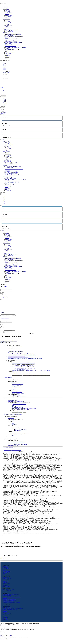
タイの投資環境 (6, 19)
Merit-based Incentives (16, 372)
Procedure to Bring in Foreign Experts (19, 412)
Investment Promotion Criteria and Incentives (14, 36)
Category (2, 329)
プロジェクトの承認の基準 (17, 384)
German (4, 64)
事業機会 (7, 26)
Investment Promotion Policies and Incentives (13, 414)
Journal (6, 54)
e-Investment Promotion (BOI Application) (20, 432)
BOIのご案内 (6, 9)
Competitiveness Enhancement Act (18, 393)
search (14, 315)
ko (4, 203)
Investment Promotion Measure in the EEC (16, 356)
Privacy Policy (3, 635)
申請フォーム (11, 418)
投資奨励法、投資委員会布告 (11, 40)
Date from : (2, 323)
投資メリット (8, 20)
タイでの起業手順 (7, 29)
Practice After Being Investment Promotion (13, 42)
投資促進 (5, 32)
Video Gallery (8, 53)
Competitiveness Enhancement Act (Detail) (20, 444)
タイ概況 (7, 24)
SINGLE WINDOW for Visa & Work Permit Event (15, 47)
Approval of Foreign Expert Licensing (19, 404)
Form (13, 420)
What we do (7, 10)
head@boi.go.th (6, 72)
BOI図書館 (7, 55)
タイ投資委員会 (8, 12)
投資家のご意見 (8, 25)
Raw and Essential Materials (17, 407)
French (4, 65)
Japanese (4, 68)
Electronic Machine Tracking (21, 429)
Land (13, 405)
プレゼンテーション (9, 52)
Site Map (2, 87)
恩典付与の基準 (15, 386)
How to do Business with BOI (11, 30)
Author (1, 331)
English (4, 63)
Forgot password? (3, 297)
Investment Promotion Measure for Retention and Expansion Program (21, 353)
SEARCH (31, 333)
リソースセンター (7, 43)
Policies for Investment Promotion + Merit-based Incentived (23, 363)
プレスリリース (8, 44)
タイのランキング (7, 578)
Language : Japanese (5, 60)
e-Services (7, 57)
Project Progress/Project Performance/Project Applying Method (24, 408)
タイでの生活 (8, 22)
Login (2, 293)
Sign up (7, 286)
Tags (1, 332)
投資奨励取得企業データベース (12, 49)
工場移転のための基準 (16, 387)
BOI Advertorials (8, 28)
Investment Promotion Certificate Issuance (16, 401)
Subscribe (6, 6)
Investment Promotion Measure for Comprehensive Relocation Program (22, 354)
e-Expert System (18, 430)
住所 (6, 17)
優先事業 (14, 389)
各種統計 (7, 48)
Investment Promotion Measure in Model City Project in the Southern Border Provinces (25, 358)
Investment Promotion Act (17, 392)
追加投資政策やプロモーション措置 (13, 34)
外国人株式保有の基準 (16, 385)
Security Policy (10, 635)
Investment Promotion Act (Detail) (18, 441)
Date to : (2, 326)
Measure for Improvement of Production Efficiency (21, 373)
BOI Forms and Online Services (11, 38)
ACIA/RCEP (8, 58)
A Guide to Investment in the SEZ (21, 369)
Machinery (14, 406)
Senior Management (9, 15)
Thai (4, 62)
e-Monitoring (14, 424)
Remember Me (6, 294)
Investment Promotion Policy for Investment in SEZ (18, 357)
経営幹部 (7, 14)
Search (2, 312)
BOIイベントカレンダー (10, 46)
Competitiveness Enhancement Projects (15, 351)
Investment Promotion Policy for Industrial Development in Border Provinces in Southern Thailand (31, 370)
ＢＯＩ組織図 (8, 16)
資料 (6, 51)
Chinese (4, 66)
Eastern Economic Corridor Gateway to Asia (24, 365)
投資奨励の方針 (15, 382)
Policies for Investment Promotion (14, 346)
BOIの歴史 (7, 11)
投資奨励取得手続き (12, 400)
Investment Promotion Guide (11, 41)
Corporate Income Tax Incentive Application (20, 409)
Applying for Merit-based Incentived (19, 396)
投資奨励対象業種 (9, 35)
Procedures (7, 37)
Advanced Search (5, 318)
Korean (4, 69)
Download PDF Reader (5, 558)
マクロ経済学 (8, 21)
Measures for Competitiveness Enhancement (16, 352)
